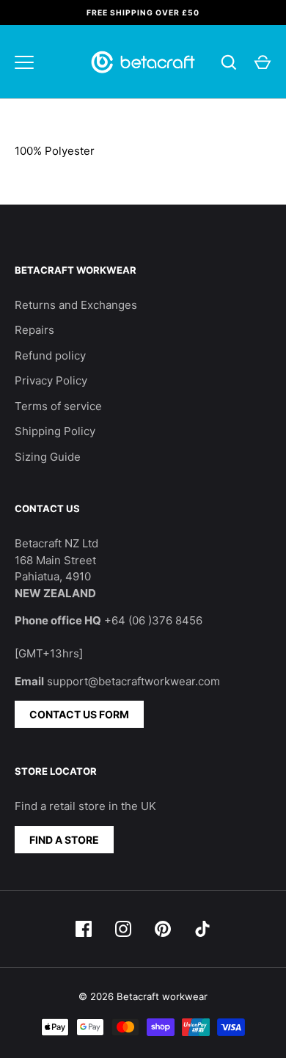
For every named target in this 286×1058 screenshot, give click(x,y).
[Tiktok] (202, 929)
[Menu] (24, 62)
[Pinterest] (163, 929)
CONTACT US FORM (79, 714)
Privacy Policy (51, 380)
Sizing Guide (48, 457)
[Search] (229, 62)
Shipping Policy (55, 431)
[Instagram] (123, 929)
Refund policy (50, 355)
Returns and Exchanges (76, 305)
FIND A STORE (64, 839)
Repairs (34, 330)
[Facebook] (83, 929)
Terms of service (58, 406)
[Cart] (262, 62)
